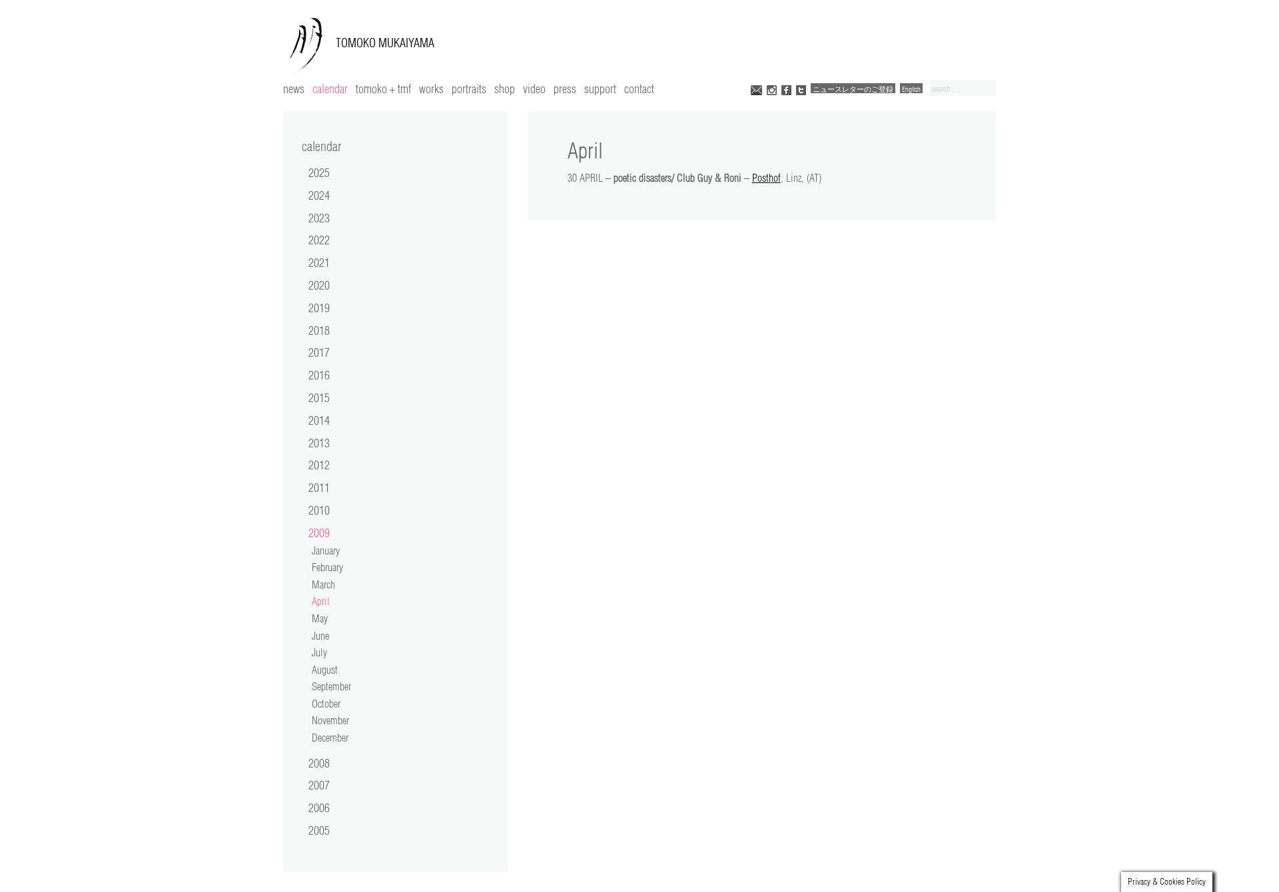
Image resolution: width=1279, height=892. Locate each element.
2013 (319, 442)
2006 (319, 807)
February (327, 567)
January (326, 550)
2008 (319, 763)
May (320, 618)
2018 (319, 330)
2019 (319, 307)
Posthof (766, 177)
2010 (319, 510)
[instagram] (772, 89)
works (431, 88)
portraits (469, 88)
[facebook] (786, 89)
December (330, 737)
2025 (319, 172)
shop (504, 88)
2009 (319, 532)
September (331, 686)
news (293, 88)
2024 (319, 195)
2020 (319, 285)
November (330, 720)
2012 (319, 464)
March (323, 584)
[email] (756, 89)
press (565, 88)
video (534, 88)
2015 (319, 397)
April (321, 601)
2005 (319, 830)
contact (639, 88)
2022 (319, 239)
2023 (319, 217)
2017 (319, 352)
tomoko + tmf (383, 88)
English (911, 89)
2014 (319, 420)
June (320, 635)
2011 (319, 487)
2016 (319, 374)
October (326, 703)
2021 (319, 262)
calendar (330, 88)
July (319, 652)
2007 (319, 785)
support (600, 88)
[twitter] (801, 89)
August (325, 669)
